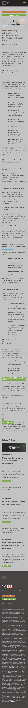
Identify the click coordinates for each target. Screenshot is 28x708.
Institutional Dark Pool (14, 15)
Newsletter (10, 591)
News (3, 591)
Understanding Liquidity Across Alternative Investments (13, 461)
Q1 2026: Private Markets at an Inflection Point (13, 503)
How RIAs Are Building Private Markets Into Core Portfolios (13, 545)
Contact (16, 591)
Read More (6, 481)
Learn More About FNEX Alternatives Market (14, 379)
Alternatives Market (14, 12)
